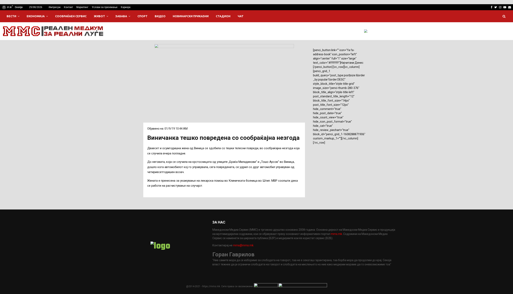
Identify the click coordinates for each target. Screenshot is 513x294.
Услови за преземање (104, 7)
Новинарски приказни (191, 16)
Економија (36, 16)
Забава (121, 16)
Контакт (68, 7)
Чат (240, 16)
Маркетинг (82, 7)
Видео (160, 16)
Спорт (142, 16)
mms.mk (336, 234)
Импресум (55, 7)
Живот (99, 16)
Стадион (223, 16)
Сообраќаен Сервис (71, 16)
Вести (11, 16)
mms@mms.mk (243, 245)
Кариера (125, 7)
